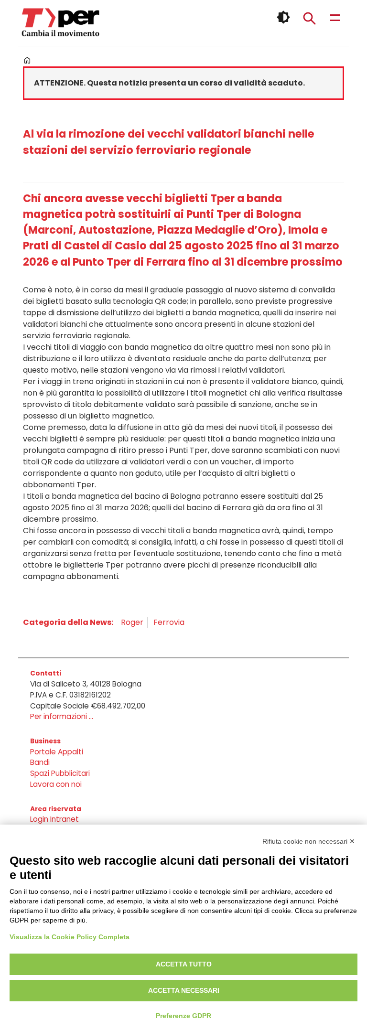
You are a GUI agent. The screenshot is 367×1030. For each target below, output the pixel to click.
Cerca (309, 18)
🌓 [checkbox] (283, 17)
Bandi (40, 762)
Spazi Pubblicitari (60, 773)
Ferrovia (168, 622)
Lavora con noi (56, 784)
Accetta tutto (184, 964)
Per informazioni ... (61, 716)
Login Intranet (54, 819)
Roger (132, 622)
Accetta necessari (183, 990)
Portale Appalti (56, 752)
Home (27, 60)
